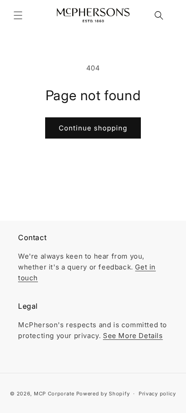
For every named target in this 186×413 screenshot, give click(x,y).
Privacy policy (157, 393)
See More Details (133, 335)
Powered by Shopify (103, 393)
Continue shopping (93, 128)
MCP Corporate (54, 393)
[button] (18, 15)
